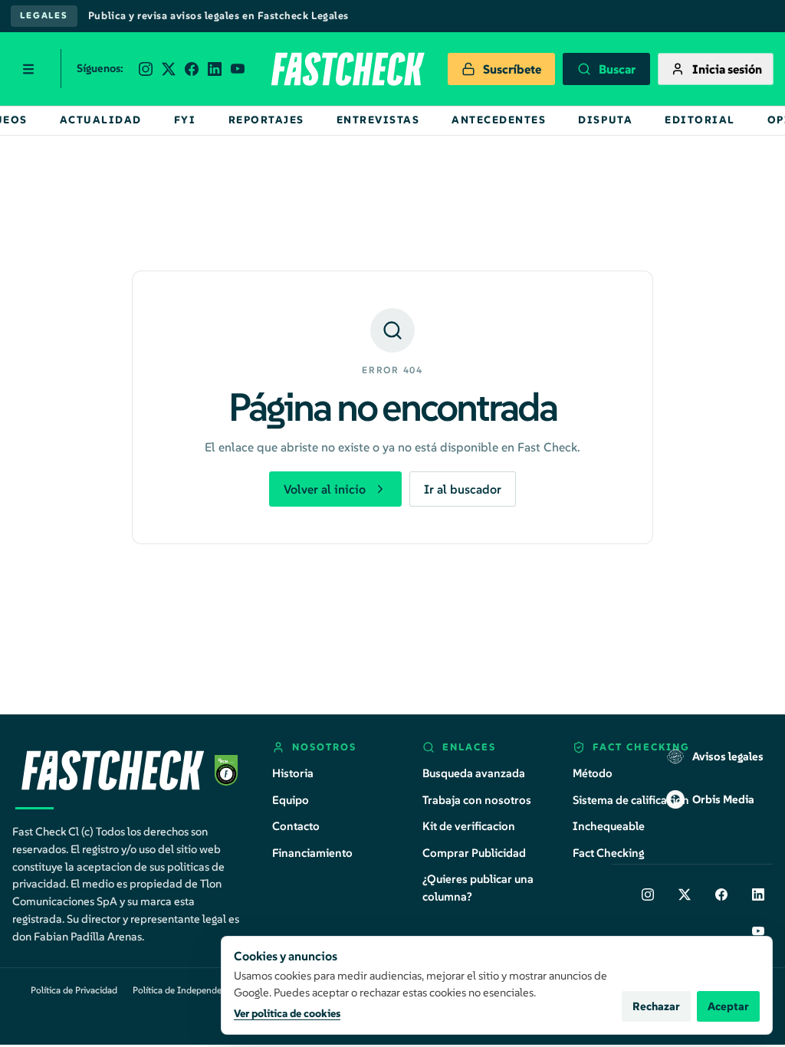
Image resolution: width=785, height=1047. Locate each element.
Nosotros (324, 746)
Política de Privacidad (74, 990)
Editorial (700, 119)
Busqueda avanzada (473, 773)
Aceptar (728, 1006)
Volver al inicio (325, 489)
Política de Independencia (185, 990)
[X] (684, 894)
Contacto (296, 826)
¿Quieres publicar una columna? (478, 887)
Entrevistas (378, 119)
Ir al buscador (462, 489)
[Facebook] (721, 894)
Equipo (290, 800)
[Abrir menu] (28, 69)
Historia (293, 773)
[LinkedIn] (758, 894)
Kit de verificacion (468, 826)
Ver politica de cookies (287, 1013)
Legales (44, 15)
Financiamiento (312, 852)
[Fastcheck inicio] (346, 69)
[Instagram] (647, 894)
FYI (185, 119)
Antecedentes (499, 119)
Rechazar (656, 1006)
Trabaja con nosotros (476, 800)
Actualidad (101, 119)
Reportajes (266, 119)
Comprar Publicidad (474, 852)
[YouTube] (758, 931)
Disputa (605, 119)
